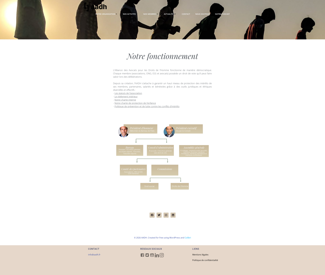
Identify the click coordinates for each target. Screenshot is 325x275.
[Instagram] (166, 215)
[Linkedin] (173, 215)
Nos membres (149, 14)
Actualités (169, 14)
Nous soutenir (202, 14)
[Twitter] (159, 215)
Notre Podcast (222, 14)
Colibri (188, 237)
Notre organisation (105, 14)
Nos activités (129, 14)
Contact (186, 14)
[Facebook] (152, 215)
